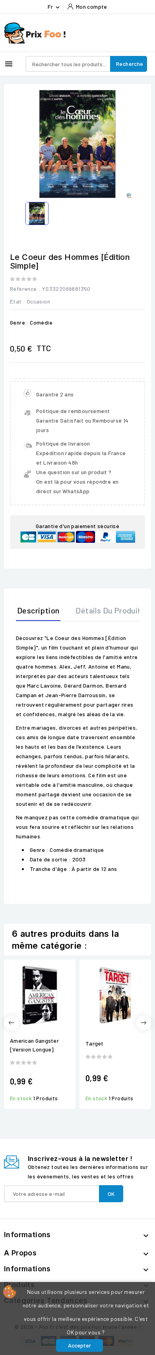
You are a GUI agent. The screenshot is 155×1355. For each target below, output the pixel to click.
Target (94, 1043)
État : (17, 301)
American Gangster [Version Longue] (34, 1045)
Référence (23, 288)
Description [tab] (38, 610)
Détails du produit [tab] (108, 610)
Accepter (79, 1345)
